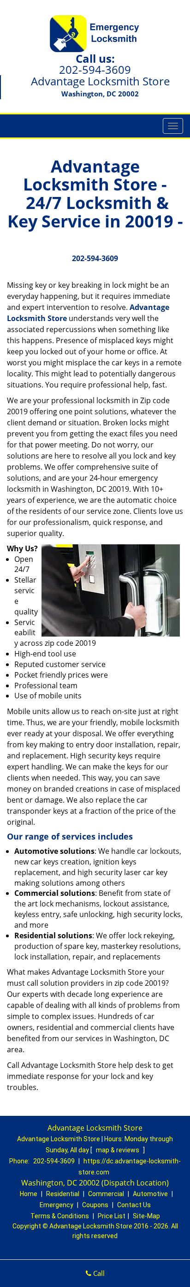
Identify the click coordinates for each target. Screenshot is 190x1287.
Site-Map (146, 1216)
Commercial (106, 1194)
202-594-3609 (95, 69)
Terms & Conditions (59, 1216)
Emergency (56, 1205)
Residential (62, 1194)
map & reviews (118, 1150)
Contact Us (134, 1205)
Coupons (95, 1205)
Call (98, 1273)
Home (28, 1194)
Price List (111, 1216)
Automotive (150, 1194)
